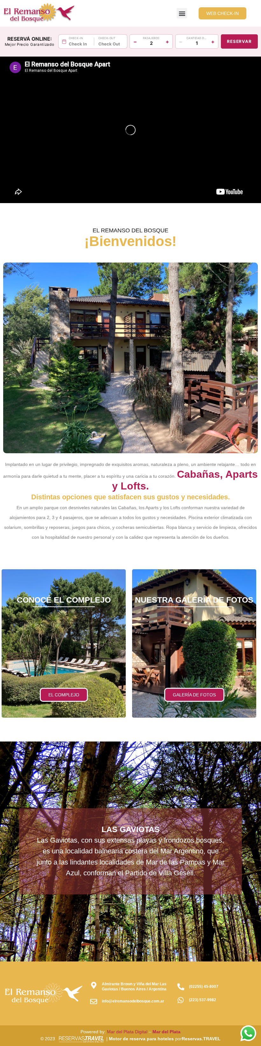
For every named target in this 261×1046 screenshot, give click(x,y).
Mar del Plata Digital (127, 1031)
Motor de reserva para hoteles (141, 1038)
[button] (182, 13)
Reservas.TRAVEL (201, 1038)
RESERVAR (239, 41)
